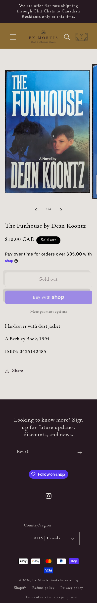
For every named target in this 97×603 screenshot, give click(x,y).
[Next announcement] (86, 11)
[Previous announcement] (10, 11)
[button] (13, 37)
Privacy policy (71, 588)
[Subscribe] (80, 452)
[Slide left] (35, 209)
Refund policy (43, 588)
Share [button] (17, 371)
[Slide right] (61, 209)
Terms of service (38, 597)
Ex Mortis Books (45, 580)
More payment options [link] (48, 312)
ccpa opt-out (67, 597)
